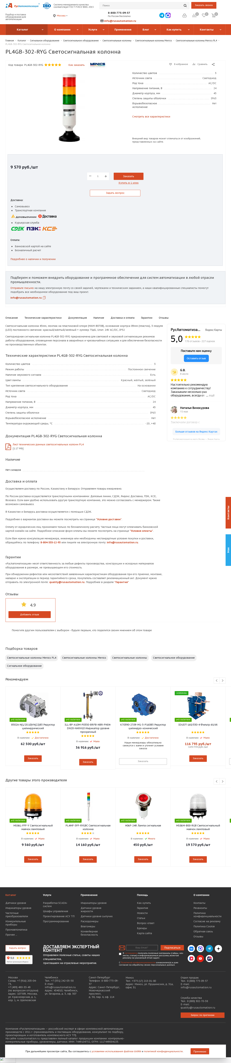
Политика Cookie (204, 926)
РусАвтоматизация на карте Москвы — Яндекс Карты (196, 439)
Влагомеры (88, 926)
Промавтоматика (16, 929)
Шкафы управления (55, 911)
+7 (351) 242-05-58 (62, 980)
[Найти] (185, 5)
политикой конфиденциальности (163, 1051)
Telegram (209, 948)
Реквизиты (200, 908)
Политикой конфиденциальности (138, 962)
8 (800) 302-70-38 (197, 1001)
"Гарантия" (121, 582)
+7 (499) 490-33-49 (19, 987)
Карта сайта (144, 933)
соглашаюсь (131, 953)
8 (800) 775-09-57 (197, 981)
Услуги (47, 895)
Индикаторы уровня (18, 908)
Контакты (199, 903)
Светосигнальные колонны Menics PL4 (31, 657)
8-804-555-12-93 (50, 542)
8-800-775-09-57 (119, 12)
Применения (89, 895)
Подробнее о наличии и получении (33, 259)
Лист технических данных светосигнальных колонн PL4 (48, 444)
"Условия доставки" (109, 519)
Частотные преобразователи (16, 914)
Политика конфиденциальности (207, 914)
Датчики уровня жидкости (91, 909)
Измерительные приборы (15, 923)
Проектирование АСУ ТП (59, 916)
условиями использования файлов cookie (116, 1051)
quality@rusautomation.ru (198, 1007)
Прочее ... (11, 934)
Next (223, 681)
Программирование (56, 921)
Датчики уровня (15, 903)
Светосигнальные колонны (129, 657)
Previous (217, 681)
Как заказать (76, 65)
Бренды (142, 928)
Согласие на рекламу (206, 921)
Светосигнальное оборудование (174, 657)
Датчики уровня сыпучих (97, 916)
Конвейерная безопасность (89, 933)
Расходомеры (89, 921)
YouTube (200, 958)
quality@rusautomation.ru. (67, 582)
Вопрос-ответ (145, 923)
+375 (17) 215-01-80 (144, 981)
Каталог (10, 895)
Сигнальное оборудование (24, 665)
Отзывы (198, 936)
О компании (201, 895)
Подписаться (172, 947)
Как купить (144, 903)
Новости (142, 913)
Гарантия (142, 908)
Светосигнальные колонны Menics (84, 657)
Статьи (141, 918)
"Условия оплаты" (141, 530)
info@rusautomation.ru (120, 21)
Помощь (142, 895)
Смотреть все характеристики (151, 116)
